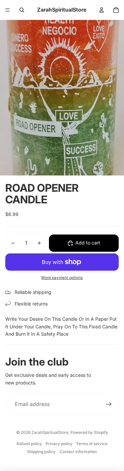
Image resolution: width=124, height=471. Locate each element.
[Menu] (7, 10)
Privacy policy (59, 443)
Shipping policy (41, 451)
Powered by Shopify (89, 432)
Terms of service (91, 443)
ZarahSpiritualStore (49, 432)
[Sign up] (109, 404)
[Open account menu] (101, 10)
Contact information (78, 451)
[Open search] (22, 10)
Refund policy (29, 443)
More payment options (62, 277)
